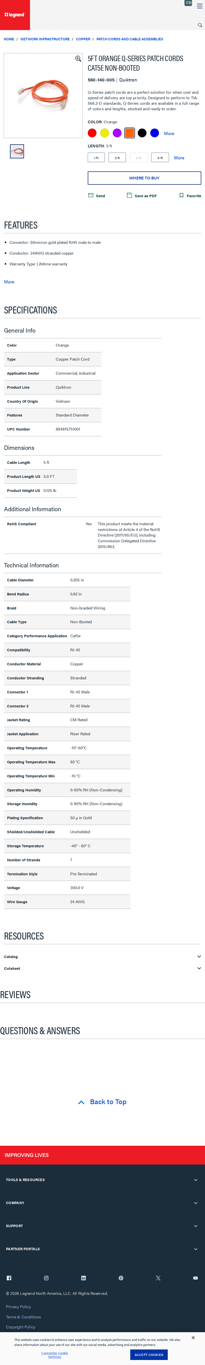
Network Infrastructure (45, 38)
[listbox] (43, 95)
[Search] (200, 25)
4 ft (160, 157)
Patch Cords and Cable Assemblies (129, 38)
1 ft (96, 157)
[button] (77, 58)
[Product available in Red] (92, 133)
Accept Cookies (149, 1354)
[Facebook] (9, 1278)
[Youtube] (195, 1278)
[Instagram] (46, 1278)
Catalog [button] (11, 957)
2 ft (117, 157)
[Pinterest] (121, 1278)
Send (100, 195)
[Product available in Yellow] (104, 133)
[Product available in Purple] (117, 133)
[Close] (193, 1337)
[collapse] (195, 1180)
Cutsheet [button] (12, 968)
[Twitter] (158, 1278)
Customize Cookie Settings (54, 1354)
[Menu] (199, 6)
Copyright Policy (20, 1327)
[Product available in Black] (142, 133)
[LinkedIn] (83, 1278)
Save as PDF (145, 195)
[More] (169, 133)
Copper (83, 38)
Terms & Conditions (23, 1317)
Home (9, 38)
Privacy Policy (18, 1306)
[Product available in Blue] (154, 133)
